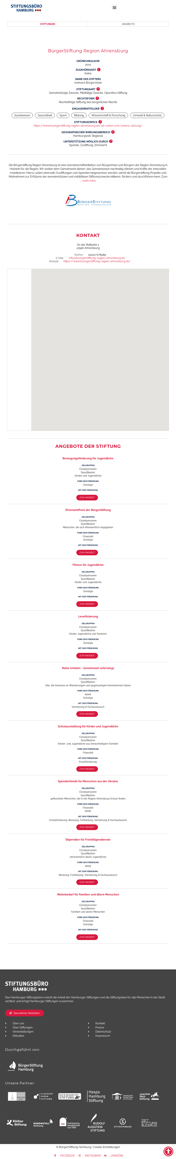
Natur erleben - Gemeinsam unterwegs (88, 668)
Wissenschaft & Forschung (108, 115)
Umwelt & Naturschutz (147, 115)
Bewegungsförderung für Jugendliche (88, 458)
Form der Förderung (88, 481)
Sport (63, 115)
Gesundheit (45, 115)
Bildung (79, 115)
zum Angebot (87, 497)
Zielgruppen (88, 465)
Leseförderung (88, 616)
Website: (54, 261)
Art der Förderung (88, 490)
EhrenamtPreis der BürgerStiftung (88, 510)
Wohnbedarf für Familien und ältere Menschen (88, 894)
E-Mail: (60, 258)
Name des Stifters (88, 79)
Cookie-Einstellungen (106, 1147)
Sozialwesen (22, 115)
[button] (114, 7)
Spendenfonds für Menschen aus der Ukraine (88, 781)
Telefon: (79, 254)
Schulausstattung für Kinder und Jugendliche (88, 726)
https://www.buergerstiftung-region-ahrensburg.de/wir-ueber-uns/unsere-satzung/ (88, 125)
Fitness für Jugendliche (88, 565)
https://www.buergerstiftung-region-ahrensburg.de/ (97, 261)
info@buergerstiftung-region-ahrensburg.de (97, 258)
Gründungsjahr (88, 61)
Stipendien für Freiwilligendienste (88, 839)
